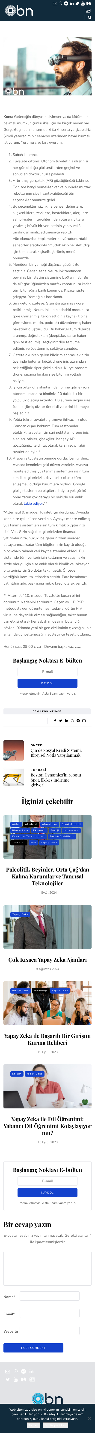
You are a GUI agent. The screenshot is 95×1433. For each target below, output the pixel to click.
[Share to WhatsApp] (72, 721)
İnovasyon (71, 830)
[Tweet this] (61, 721)
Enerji (54, 830)
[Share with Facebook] (55, 721)
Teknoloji (19, 842)
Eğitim (17, 1073)
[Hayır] (89, 1418)
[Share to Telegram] (78, 721)
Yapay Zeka (49, 842)
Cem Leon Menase (47, 711)
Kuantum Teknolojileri (28, 836)
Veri (33, 842)
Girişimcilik (20, 990)
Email (9, 1314)
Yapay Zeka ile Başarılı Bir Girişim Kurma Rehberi (47, 1039)
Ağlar (16, 824)
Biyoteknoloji (71, 824)
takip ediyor (33, 503)
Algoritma (49, 824)
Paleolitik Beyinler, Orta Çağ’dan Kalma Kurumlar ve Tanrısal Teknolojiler (47, 876)
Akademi (31, 824)
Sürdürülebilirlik (62, 836)
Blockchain (20, 830)
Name (9, 1296)
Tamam (34, 1425)
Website (10, 1331)
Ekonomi (39, 830)
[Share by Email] (84, 721)
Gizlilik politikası (55, 1425)
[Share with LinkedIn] (66, 721)
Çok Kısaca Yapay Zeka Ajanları (47, 959)
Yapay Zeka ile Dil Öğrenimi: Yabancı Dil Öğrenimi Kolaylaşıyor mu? (47, 1125)
